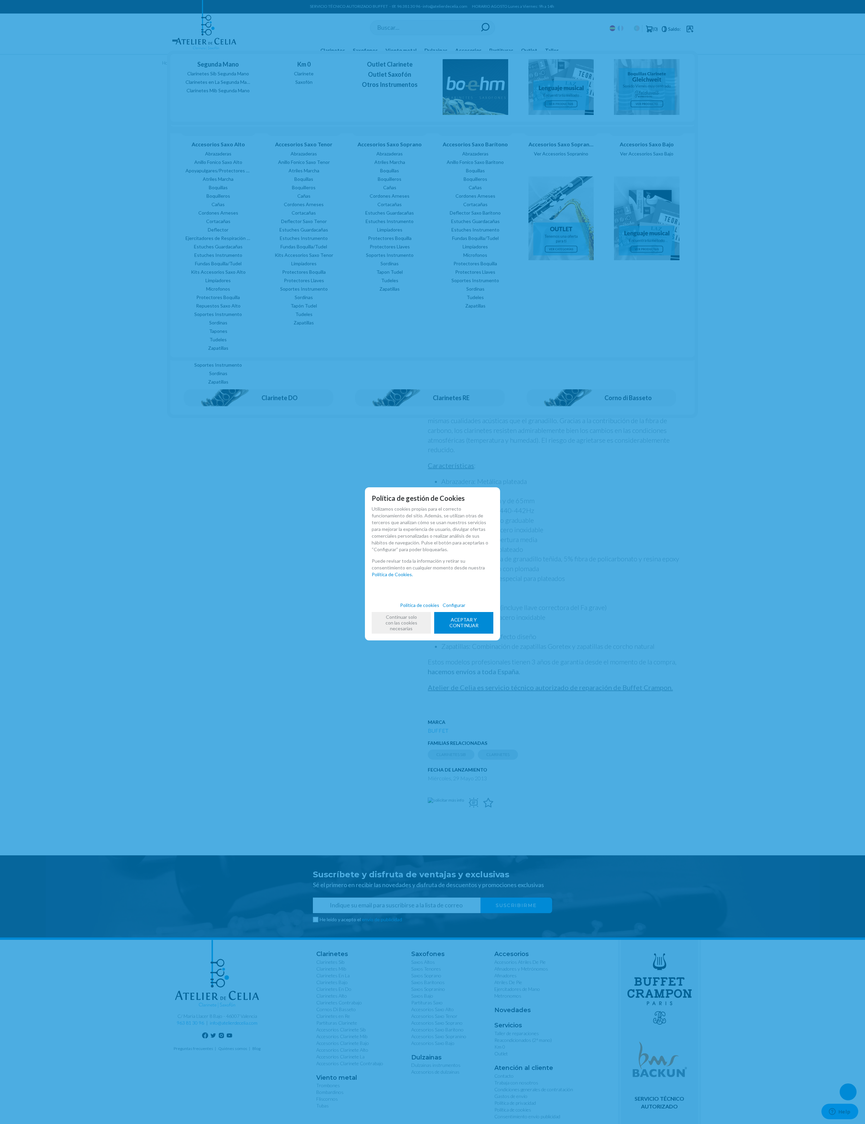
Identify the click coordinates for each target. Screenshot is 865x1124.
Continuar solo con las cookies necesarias (401, 622)
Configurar (454, 605)
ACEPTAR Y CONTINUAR (463, 622)
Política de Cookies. (392, 574)
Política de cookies (419, 605)
